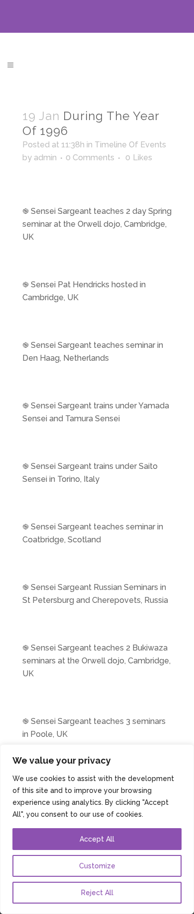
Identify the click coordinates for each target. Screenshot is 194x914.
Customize (97, 866)
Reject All (97, 893)
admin (45, 157)
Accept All (97, 839)
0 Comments (90, 157)
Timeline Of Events (130, 144)
